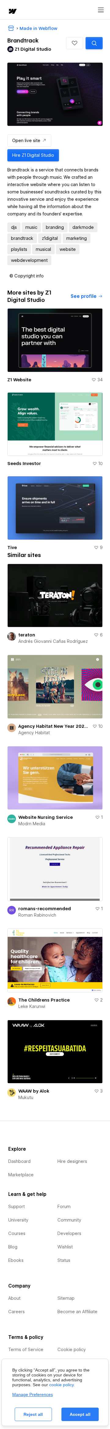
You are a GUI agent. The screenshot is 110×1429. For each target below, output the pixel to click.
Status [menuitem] (63, 1260)
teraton (26, 634)
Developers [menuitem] (69, 1233)
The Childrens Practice (44, 1000)
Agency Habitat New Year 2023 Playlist (54, 726)
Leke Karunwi (31, 1006)
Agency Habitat (34, 732)
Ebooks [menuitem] (16, 1260)
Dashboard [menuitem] (19, 1161)
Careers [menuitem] (16, 1311)
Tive (12, 547)
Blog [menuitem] (12, 1246)
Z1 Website (19, 379)
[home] (12, 11)
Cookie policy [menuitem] (71, 1349)
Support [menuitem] (16, 1206)
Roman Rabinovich (37, 915)
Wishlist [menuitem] (65, 1246)
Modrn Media (31, 823)
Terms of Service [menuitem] (25, 1349)
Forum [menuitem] (64, 1206)
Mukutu (25, 1097)
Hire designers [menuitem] (72, 1161)
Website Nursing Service (45, 817)
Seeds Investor (24, 463)
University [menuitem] (18, 1220)
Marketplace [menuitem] (21, 1174)
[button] (74, 43)
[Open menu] (101, 10)
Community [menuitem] (69, 1220)
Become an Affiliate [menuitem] (77, 1311)
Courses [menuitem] (16, 1233)
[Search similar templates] (94, 43)
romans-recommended (44, 908)
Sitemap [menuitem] (66, 1298)
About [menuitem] (14, 1298)
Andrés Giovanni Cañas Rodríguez (53, 641)
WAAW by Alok (33, 1091)
